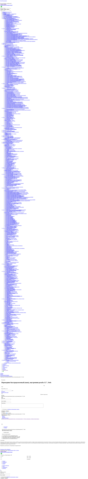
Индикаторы (9, 147)
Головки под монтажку (11, 216)
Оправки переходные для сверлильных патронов (15, 183)
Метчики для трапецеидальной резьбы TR (14, 51)
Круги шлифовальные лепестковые (13, 19)
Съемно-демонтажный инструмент (10, 259)
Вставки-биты (9, 215)
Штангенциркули (10, 169)
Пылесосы (6, 283)
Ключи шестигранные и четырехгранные (14, 210)
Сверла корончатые (7, 69)
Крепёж (8, 328)
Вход (1, 0)
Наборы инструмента (10, 244)
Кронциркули (9, 148)
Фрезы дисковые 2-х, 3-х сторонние (13, 91)
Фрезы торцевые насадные (11, 101)
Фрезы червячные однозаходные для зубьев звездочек (16, 105)
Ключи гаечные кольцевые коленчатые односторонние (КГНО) (18, 193)
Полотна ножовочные (10, 143)
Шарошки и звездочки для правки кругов (14, 23)
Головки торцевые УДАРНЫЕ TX (12, 224)
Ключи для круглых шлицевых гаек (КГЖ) (14, 202)
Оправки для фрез (10, 182)
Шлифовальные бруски (11, 25)
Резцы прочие (9, 124)
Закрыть (7, 411)
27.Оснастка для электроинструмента (11, 301)
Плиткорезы (9, 332)
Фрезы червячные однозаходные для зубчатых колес (16, 104)
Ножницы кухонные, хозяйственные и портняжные (13, 245)
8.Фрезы (3, 88)
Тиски (5, 186)
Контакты (4, 18)
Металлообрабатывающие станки (12, 278)
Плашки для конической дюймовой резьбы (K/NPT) (16, 63)
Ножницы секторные (10, 250)
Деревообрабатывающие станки (12, 276)
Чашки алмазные (9, 319)
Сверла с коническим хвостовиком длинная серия (15, 78)
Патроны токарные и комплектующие (13, 184)
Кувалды (6, 237)
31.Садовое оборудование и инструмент (11, 333)
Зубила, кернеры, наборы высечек (12, 235)
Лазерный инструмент (10, 149)
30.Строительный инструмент (9, 326)
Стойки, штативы (10, 161)
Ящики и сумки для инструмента (10, 263)
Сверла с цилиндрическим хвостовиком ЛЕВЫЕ (15, 82)
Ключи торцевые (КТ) (10, 207)
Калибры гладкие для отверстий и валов (14, 171)
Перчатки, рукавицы (10, 348)
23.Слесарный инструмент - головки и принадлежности (14, 212)
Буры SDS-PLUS (9, 305)
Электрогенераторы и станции (12, 292)
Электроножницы (10, 295)
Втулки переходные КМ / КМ (12, 178)
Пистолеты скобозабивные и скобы (13, 254)
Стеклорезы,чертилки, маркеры (9, 257)
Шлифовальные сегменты (11, 29)
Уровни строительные (10, 166)
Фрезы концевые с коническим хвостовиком (14, 97)
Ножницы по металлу (10, 249)
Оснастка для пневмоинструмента (12, 323)
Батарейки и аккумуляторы (11, 353)
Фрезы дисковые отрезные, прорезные (11, 90)
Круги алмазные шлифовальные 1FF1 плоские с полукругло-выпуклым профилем (21, 41)
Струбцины (9, 261)
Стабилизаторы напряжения (11, 286)
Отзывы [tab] (5, 427)
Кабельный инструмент (11, 237)
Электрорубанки (9, 297)
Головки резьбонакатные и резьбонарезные (14, 179)
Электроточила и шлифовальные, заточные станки (15, 298)
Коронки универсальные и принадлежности (12, 138)
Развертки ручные (10, 119)
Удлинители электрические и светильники (14, 289)
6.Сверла (6, 69)
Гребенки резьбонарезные (11, 59)
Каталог (2, 9)
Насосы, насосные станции (11, 280)
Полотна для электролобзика (12, 315)
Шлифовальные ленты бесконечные (13, 28)
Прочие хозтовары (10, 359)
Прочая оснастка (9, 316)
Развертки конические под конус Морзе (13, 113)
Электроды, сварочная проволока (12, 273)
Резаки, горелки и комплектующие (13, 269)
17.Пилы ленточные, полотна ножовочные (11, 142)
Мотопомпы (9, 338)
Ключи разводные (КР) (11, 204)
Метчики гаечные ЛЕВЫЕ (11, 48)
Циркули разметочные (10, 167)
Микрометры (9, 153)
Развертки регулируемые (11, 118)
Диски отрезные (9, 15)
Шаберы (8, 264)
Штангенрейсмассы (10, 168)
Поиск (8, 9)
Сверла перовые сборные (11, 73)
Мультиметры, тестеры (10, 279)
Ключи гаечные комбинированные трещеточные (15, 196)
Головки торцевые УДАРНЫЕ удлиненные (14, 225)
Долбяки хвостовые (10, 136)
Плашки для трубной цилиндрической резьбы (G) (15, 67)
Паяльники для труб (10, 282)
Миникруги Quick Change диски (12, 21)
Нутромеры (9, 154)
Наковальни (9, 246)
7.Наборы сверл (5, 83)
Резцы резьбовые (9, 126)
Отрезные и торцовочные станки (12, 281)
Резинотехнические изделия (11, 270)
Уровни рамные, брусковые (11, 165)
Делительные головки (10, 181)
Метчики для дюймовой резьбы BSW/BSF (11, 46)
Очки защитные (9, 347)
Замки (8, 354)
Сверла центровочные (10, 85)
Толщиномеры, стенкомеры (11, 162)
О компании (4, 363)
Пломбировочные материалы (12, 358)
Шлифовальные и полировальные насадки (14, 320)
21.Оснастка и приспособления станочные (11, 176)
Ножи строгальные (10, 311)
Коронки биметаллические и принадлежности (15, 140)
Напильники (9, 247)
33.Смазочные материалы (8, 344)
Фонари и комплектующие (11, 361)
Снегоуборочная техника (11, 341)
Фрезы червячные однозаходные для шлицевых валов (16, 106)
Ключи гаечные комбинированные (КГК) (14, 195)
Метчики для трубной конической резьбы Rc (14, 52)
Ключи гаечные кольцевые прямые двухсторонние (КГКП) (14, 191)
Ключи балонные (10, 191)
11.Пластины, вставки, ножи (9, 128)
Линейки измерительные (11, 150)
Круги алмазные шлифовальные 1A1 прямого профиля (16, 40)
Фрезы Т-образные (10, 100)
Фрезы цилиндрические (11, 103)
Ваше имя (3, 398)
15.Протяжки (4, 135)
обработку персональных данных (13, 409)
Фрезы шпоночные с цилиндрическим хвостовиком (16, 109)
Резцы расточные (10, 125)
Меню (5, 9)
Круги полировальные (10, 18)
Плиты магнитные (10, 186)
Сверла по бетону (10, 74)
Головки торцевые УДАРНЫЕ (12, 222)
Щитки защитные (10, 351)
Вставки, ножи (9, 130)
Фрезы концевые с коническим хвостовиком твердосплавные (17, 98)
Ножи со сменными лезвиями (9, 354)
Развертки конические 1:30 (11, 111)
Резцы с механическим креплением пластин (12, 124)
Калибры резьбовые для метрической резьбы (14, 175)
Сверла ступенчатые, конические (12, 84)
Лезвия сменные (9, 355)
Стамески (6, 256)
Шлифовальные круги (10, 27)
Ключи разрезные (10, 205)
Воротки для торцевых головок (12, 214)
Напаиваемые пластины (11, 131)
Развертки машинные (10, 115)
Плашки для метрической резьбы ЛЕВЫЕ (14, 65)
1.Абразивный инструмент (9, 14)
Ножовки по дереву (10, 251)
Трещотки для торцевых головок (12, 229)
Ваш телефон (3, 401)
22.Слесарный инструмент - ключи (10, 190)
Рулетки (8, 160)
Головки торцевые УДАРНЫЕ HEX (13, 223)
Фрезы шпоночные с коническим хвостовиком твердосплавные (18, 108)
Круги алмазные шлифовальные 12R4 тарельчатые (15, 37)
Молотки (6, 240)
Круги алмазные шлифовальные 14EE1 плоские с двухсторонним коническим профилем (22, 39)
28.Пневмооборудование (8, 322)
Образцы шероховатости (11, 155)
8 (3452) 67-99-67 (9, 5)
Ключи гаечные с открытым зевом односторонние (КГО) (16, 198)
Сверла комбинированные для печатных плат (14, 71)
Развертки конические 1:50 (11, 112)
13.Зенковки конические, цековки (10, 133)
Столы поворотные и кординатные (13, 187)
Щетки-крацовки (9, 321)
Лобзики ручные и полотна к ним (10, 238)
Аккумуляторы (9, 302)
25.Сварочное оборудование (9, 266)
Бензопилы (6, 331)
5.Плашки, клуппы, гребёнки (9, 58)
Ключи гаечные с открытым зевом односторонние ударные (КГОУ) (18, 200)
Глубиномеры (9, 146)
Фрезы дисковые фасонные (11, 96)
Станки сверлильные (10, 287)
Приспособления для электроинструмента (14, 283)
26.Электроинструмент (6, 271)
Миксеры (6, 306)
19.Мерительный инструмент (9, 145)
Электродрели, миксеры (11, 293)
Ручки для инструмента (11, 258)
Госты (3, 15)
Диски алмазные (9, 306)
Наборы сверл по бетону (11, 87)
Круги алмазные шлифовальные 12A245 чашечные (15, 36)
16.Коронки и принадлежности (9, 139)
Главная (3, 461)
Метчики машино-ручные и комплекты (13, 54)
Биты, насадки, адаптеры (11, 303)
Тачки (8, 342)
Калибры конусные (10, 172)
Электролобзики (9, 294)
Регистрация (4, 0)
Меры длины (9, 152)
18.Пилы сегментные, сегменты (10, 144)
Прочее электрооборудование (12, 284)
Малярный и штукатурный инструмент (11, 328)
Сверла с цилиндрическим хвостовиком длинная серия (16, 81)
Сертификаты (4, 367)
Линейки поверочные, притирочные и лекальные (13, 148)
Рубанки (8, 257)
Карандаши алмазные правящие (12, 34)
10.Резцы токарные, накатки (9, 120)
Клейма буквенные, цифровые (12, 239)
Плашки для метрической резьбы (12, 64)
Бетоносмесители (10, 327)
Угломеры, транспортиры (11, 163)
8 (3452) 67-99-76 (3, 5)
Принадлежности (10, 339)
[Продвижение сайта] (13, 450)
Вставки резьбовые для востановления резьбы (10, 360)
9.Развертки (4, 108)
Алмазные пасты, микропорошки (12, 32)
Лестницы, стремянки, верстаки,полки (13, 329)
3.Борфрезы (4, 43)
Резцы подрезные (10, 122)
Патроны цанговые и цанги (11, 185)
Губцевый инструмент (10, 233)
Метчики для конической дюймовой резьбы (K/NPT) (13, 47)
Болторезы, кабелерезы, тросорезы (12, 231)
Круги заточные (9, 17)
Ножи (5, 353)
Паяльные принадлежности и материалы (14, 253)
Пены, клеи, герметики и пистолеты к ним (14, 331)
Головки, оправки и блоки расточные (13, 180)
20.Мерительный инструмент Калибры (11, 170)
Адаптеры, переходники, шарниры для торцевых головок (17, 213)
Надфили (8, 245)
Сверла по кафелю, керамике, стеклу (13, 76)
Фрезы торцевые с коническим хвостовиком (14, 102)
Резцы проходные (10, 123)
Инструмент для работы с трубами (13, 236)
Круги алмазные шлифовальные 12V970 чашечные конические (18, 38)
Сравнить (4, 413)
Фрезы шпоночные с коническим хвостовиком (15, 107)
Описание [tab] (5, 426)
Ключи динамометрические (11, 201)
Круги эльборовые (10, 43)
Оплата (3, 368)
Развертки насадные (10, 116)
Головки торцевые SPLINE (11, 220)
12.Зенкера (4, 130)
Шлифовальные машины (11, 290)
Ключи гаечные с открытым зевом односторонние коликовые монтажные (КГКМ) (21, 199)
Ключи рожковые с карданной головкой (13, 206)
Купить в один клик (4, 392)
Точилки (8, 360)
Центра (8, 189)
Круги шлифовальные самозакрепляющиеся (12, 17)
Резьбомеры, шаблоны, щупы (12, 159)
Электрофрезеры (9, 300)
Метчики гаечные (10, 47)
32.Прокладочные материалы (9, 343)
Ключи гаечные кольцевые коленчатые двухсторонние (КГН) (15, 189)
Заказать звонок (3, 4)
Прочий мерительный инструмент (12, 158)
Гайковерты (9, 275)
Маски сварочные (10, 267)
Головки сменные (10, 217)
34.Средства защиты (8, 345)
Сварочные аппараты (10, 271)
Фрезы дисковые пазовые (11, 94)
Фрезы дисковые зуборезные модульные (14, 92)
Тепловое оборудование (11, 288)
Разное (8, 349)
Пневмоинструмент (10, 324)
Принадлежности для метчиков (12, 56)
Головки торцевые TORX (11, 221)
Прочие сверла (9, 70)
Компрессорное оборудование (12, 277)
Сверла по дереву (10, 75)
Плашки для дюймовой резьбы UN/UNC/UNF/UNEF (16, 62)
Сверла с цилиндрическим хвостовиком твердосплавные (16, 83)
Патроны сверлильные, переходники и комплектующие (16, 312)
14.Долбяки (4, 132)
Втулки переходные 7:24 (11, 177)
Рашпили (6, 253)
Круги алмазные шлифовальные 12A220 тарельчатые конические (15, 33)
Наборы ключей (9, 211)
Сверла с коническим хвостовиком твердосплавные (13, 77)
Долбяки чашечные (10, 137)
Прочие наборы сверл (10, 89)
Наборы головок (9, 228)
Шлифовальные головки (11, 26)
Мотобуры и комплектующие (12, 336)
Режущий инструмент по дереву (12, 317)
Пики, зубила (9, 313)
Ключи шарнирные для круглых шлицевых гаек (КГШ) (16, 209)
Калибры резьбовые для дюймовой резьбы (14, 174)
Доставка (4, 364)
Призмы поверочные (10, 157)
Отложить (9, 413)
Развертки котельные (10, 114)
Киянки (8, 238)
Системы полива (9, 340)
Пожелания (3, 403)
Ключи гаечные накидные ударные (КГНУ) (14, 197)
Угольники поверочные (11, 164)
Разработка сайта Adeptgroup (5, 449)
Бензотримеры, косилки (11, 335)
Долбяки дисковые (10, 135)
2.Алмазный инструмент (8, 31)
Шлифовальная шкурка (11, 24)
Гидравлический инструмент (12, 232)
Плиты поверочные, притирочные (12, 156)
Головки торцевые (10, 218)
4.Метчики (4, 44)
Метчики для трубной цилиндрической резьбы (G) (15, 53)
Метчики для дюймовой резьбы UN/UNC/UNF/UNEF (16, 57)
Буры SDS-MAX (9, 304)
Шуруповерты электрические (12, 291)
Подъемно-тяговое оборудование (12, 255)
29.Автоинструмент (7, 325)
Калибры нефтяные (10, 173)
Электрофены (9, 299)
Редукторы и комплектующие (12, 268)
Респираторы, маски (10, 350)
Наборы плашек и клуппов (11, 60)
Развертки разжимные (10, 117)
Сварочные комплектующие (11, 272)
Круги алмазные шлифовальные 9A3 (13, 42)
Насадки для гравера (10, 310)
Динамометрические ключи (11, 227)
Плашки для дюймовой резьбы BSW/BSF (14, 61)
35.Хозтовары (4, 350)
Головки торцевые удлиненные (12, 226)
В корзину (3, 391)
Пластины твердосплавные (11, 129)
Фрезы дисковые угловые (11, 95)
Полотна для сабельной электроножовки (14, 314)
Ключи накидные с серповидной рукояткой (14, 203)
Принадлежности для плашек (12, 68)
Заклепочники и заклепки (11, 234)
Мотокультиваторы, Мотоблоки (12, 337)
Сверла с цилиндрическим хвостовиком (13, 80)
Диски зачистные (10, 30)
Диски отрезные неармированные (10, 13)
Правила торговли (5, 365)
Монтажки (6, 241)
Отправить (3, 411)
